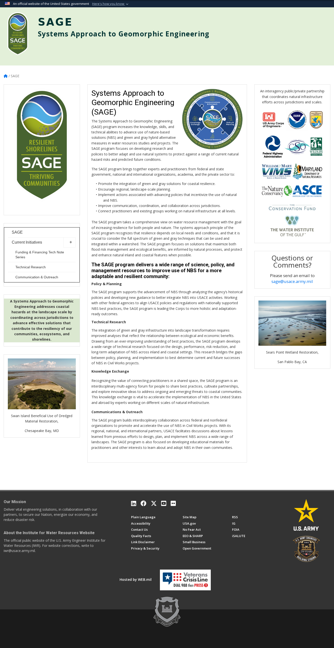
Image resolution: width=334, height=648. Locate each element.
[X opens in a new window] (154, 503)
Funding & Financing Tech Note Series (39, 254)
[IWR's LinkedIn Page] (133, 503)
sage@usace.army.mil (292, 281)
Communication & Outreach (36, 277)
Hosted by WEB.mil (136, 579)
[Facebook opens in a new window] (143, 503)
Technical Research (30, 267)
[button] (110, 3)
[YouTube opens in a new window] (163, 503)
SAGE (17, 232)
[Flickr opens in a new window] (173, 503)
